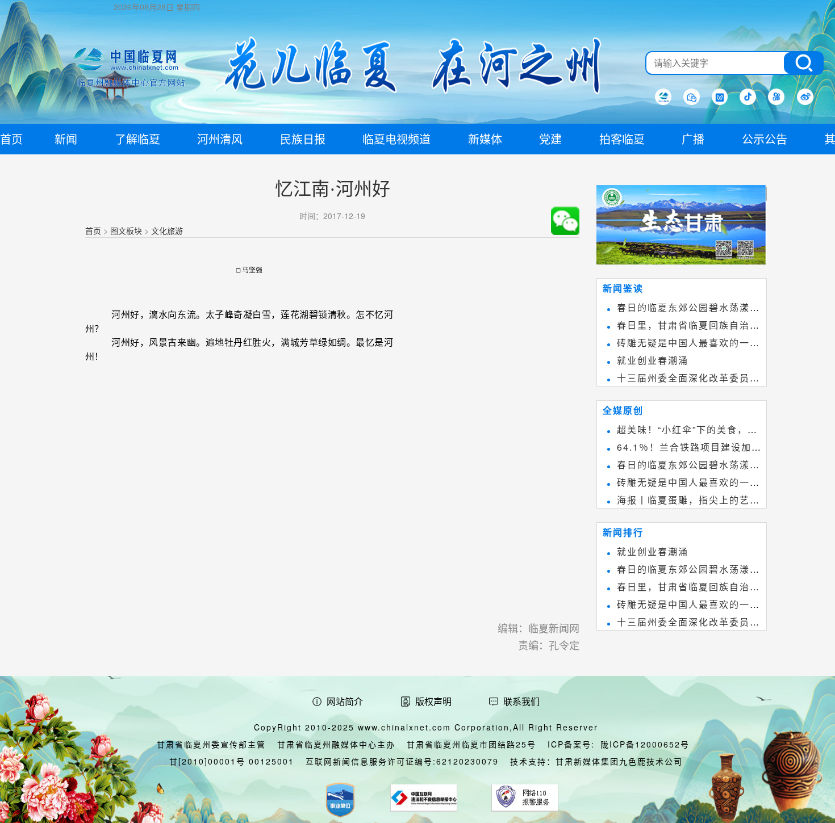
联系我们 (521, 701)
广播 (693, 139)
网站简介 (345, 701)
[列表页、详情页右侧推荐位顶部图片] (681, 227)
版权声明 (433, 701)
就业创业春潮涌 (652, 360)
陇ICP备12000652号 (645, 744)
